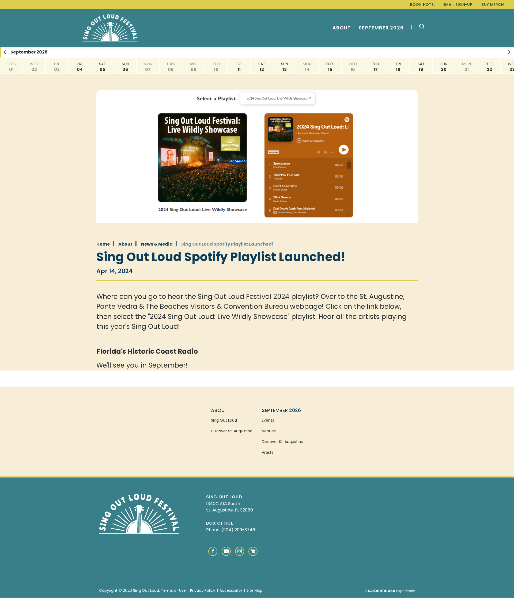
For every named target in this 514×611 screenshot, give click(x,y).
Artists (267, 452)
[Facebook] (212, 551)
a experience (390, 591)
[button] (419, 27)
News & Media (157, 244)
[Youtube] (226, 551)
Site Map (255, 590)
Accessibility (231, 590)
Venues (269, 431)
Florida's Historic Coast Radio (147, 351)
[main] (257, 209)
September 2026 (381, 27)
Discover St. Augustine (231, 431)
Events (268, 420)
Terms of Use (173, 590)
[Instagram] (239, 551)
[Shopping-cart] (253, 551)
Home (103, 244)
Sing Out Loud (110, 28)
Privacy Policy (202, 590)
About (341, 27)
